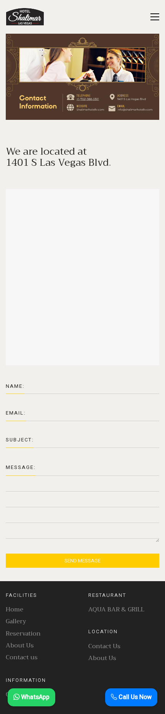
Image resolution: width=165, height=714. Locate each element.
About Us (20, 645)
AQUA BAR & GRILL (116, 610)
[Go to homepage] (25, 17)
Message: (21, 467)
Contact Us (104, 646)
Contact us (22, 657)
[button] (154, 16)
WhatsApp (35, 697)
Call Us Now (134, 697)
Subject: (20, 439)
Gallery (16, 621)
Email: (16, 413)
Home (14, 610)
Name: (15, 386)
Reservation (23, 634)
